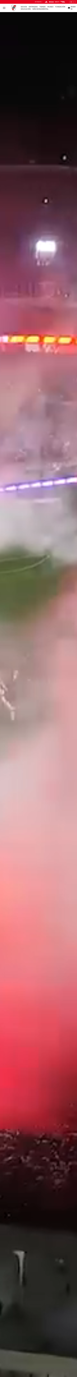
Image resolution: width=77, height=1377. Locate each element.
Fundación (60, 7)
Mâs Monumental (40, 9)
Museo (50, 7)
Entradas (33, 7)
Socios (24, 7)
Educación (26, 9)
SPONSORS (38, 2)
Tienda (42, 7)
